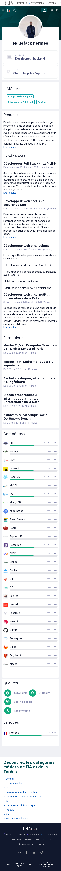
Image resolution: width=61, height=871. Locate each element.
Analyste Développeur (20, 96)
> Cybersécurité (12, 783)
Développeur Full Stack (20, 102)
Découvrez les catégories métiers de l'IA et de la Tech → (29, 767)
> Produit (8, 809)
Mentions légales (19, 864)
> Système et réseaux (16, 818)
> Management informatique (19, 805)
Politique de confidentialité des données (47, 864)
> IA (5, 801)
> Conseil (8, 778)
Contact (7, 864)
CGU (30, 864)
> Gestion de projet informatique (22, 796)
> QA (6, 814)
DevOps (42, 102)
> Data (7, 787)
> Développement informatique (21, 792)
